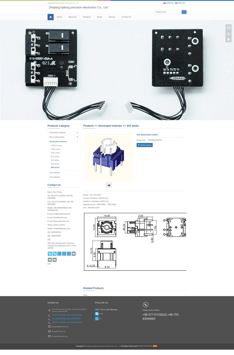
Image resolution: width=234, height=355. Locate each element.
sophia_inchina (59, 225)
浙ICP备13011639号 (144, 346)
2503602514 (56, 232)
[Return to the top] (228, 40)
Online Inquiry (145, 145)
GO (184, 12)
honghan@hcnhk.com (61, 214)
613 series (55, 160)
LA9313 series (56, 145)
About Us (72, 17)
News (99, 17)
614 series (55, 156)
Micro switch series (57, 137)
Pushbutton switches (58, 132)
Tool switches (55, 172)
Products (87, 17)
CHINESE (170, 3)
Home (59, 17)
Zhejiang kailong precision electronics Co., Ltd (103, 346)
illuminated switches (110, 125)
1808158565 (56, 236)
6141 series (55, 153)
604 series (133, 125)
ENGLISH (181, 3)
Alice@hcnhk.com (60, 217)
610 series (55, 164)
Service (112, 17)
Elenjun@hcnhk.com (61, 221)
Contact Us (126, 17)
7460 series (55, 149)
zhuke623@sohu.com (61, 228)
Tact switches (55, 177)
